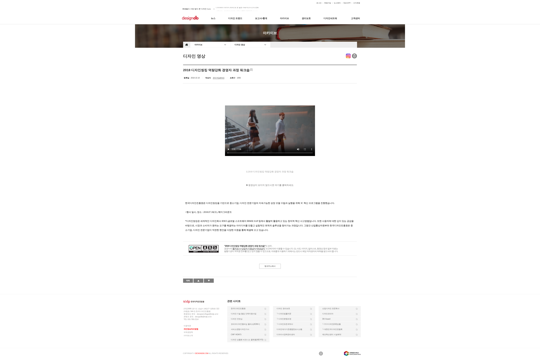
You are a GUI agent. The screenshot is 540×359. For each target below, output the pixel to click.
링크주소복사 (270, 266)
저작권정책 (188, 332)
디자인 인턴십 (236, 319)
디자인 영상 (240, 45)
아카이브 (198, 45)
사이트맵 (356, 3)
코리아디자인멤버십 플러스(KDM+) (245, 324)
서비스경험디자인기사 (240, 329)
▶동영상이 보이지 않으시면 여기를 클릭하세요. (270, 185)
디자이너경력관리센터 (286, 334)
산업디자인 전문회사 (330, 308)
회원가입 (327, 3)
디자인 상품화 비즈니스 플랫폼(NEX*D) (247, 340)
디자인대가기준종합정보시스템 (289, 329)
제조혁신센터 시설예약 (331, 334)
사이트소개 (188, 335)
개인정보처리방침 (191, 329)
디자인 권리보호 (283, 308)
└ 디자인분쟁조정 (284, 319)
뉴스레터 (337, 3)
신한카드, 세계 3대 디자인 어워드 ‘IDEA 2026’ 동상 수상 (236, 9)
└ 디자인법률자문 (284, 314)
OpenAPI (346, 3)
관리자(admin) (218, 78)
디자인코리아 (327, 314)
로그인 (318, 3)
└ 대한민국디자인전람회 (332, 329)
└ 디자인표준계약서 (285, 324)
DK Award (326, 319)
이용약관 (187, 326)
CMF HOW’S (236, 334)
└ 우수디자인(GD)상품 (331, 324)
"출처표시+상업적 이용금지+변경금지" (248, 248)
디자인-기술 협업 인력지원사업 (243, 314)
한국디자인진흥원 (189, 3)
